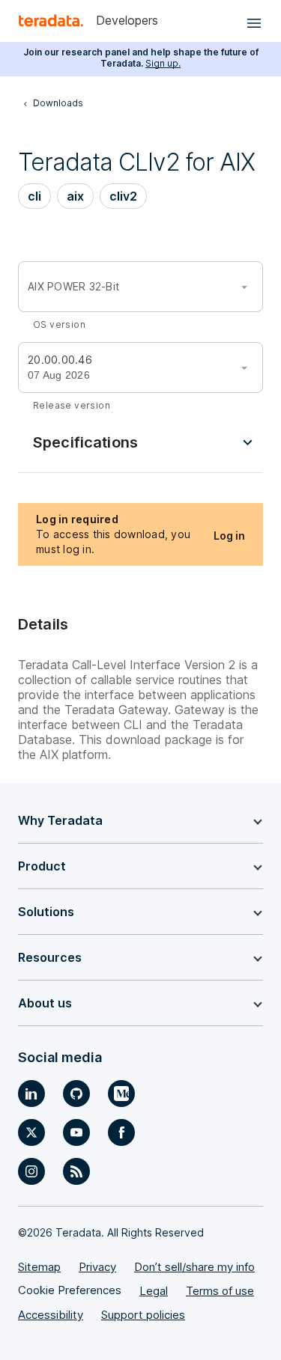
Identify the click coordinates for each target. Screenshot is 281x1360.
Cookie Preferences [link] (69, 1290)
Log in (229, 535)
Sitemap (39, 1267)
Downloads (58, 103)
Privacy (97, 1267)
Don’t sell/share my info (194, 1267)
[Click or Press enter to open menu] (252, 21)
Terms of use (220, 1291)
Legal (153, 1291)
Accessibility (50, 1315)
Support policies (143, 1315)
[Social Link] (31, 1093)
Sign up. (163, 63)
